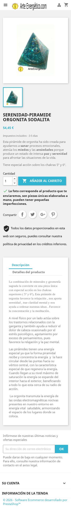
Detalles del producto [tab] (28, 272)
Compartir (22, 214)
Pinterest (53, 214)
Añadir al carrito (42, 180)
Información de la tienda (25, 493)
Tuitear (32, 214)
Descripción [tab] (20, 265)
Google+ (43, 214)
